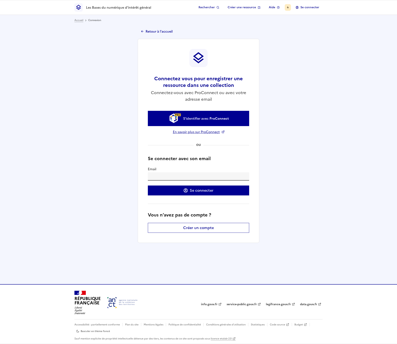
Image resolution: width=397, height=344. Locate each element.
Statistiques (258, 324)
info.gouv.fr (209, 304)
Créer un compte (198, 228)
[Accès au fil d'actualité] (288, 7)
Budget (298, 324)
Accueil (78, 20)
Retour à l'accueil (159, 31)
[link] (198, 118)
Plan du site (132, 324)
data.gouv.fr (308, 304)
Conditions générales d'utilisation (226, 324)
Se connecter (309, 7)
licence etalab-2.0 (221, 338)
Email (152, 169)
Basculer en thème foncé (95, 331)
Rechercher (206, 7)
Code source (277, 324)
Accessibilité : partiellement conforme (97, 324)
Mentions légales (153, 324)
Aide (272, 7)
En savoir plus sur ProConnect (198, 131)
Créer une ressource (242, 7)
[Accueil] (122, 302)
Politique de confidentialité (185, 324)
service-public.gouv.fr (242, 304)
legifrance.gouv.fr (278, 304)
